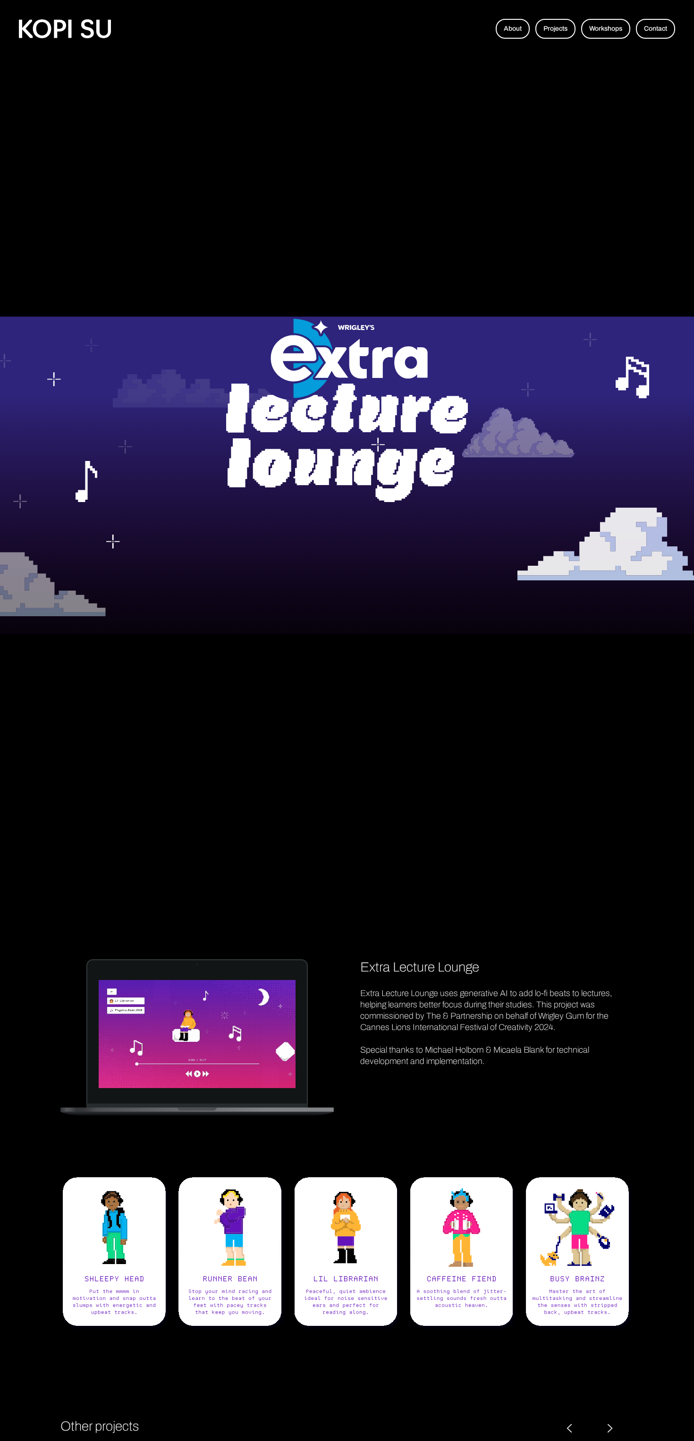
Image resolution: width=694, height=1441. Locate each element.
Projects (555, 28)
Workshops (605, 28)
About (513, 28)
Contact (655, 28)
